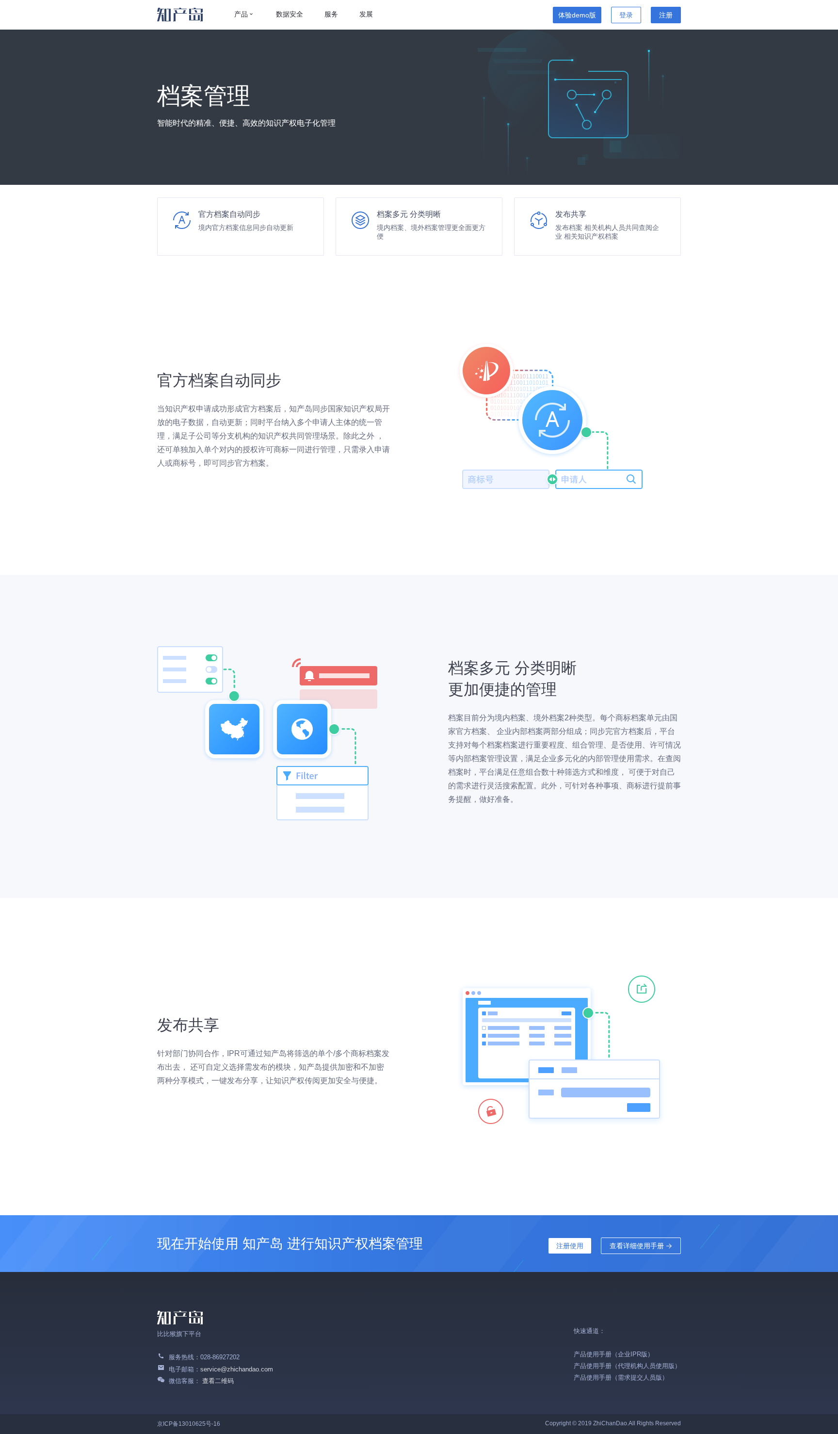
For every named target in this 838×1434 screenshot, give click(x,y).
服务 (331, 14)
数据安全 (289, 14)
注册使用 (569, 1246)
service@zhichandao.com (236, 1369)
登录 (626, 15)
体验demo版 (577, 15)
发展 (366, 14)
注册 (666, 15)
